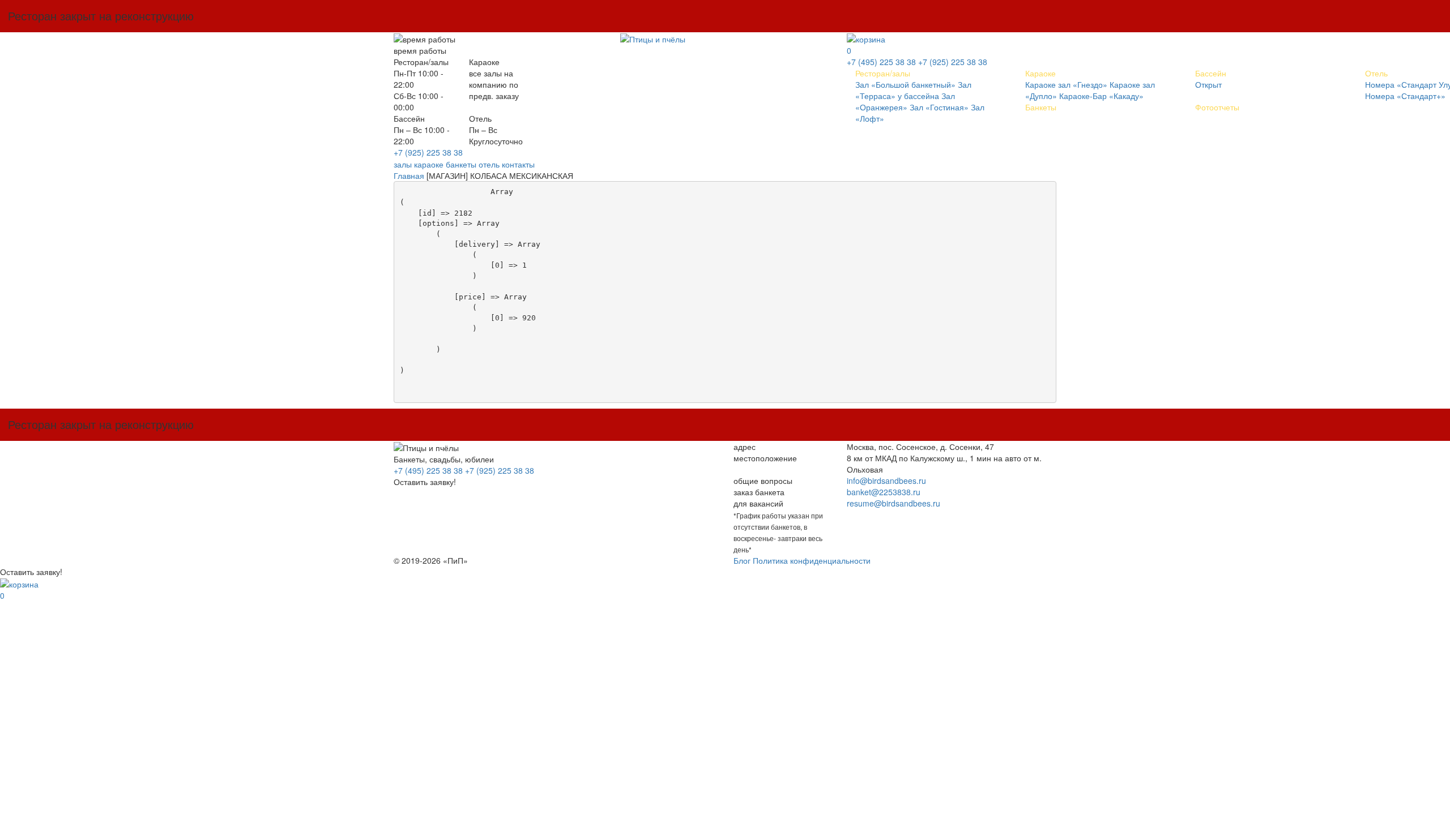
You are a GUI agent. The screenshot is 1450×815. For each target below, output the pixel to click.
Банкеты (1040, 107)
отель (489, 164)
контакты (518, 164)
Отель (1376, 73)
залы (403, 164)
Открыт (1208, 84)
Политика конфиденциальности (812, 560)
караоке (428, 164)
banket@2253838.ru (883, 491)
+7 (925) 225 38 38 (428, 152)
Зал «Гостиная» (939, 107)
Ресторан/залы (882, 73)
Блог (741, 560)
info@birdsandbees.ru (886, 480)
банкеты (461, 164)
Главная (409, 175)
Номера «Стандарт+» (1405, 95)
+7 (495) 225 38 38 (881, 61)
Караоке (1040, 73)
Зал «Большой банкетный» (905, 84)
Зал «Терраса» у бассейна (913, 90)
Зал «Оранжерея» (905, 101)
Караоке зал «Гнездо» (1066, 84)
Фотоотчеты (1217, 107)
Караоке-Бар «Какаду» (1101, 95)
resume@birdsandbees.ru (893, 503)
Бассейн (1210, 73)
